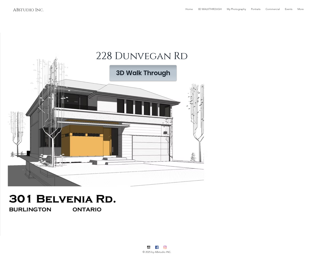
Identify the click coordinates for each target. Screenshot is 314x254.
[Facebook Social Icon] (156, 247)
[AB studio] (148, 247)
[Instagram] (165, 247)
